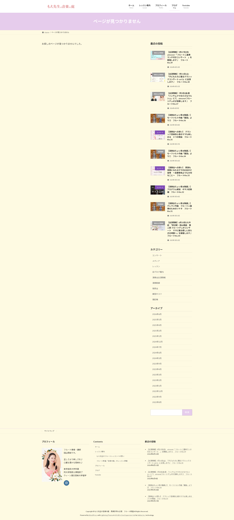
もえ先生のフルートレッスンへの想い (110, 456)
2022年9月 (157, 396)
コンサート (157, 255)
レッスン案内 (100, 452)
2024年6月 (157, 353)
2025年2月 (157, 330)
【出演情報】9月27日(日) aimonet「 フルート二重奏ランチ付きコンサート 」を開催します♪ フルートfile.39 (179, 57)
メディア (156, 261)
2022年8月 (157, 402)
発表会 (155, 288)
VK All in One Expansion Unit (125, 515)
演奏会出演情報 (159, 277)
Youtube (98, 475)
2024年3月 (157, 358)
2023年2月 (157, 380)
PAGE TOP (226, 501)
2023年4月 (157, 369)
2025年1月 (157, 336)
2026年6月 (157, 314)
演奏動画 (156, 283)
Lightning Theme (107, 515)
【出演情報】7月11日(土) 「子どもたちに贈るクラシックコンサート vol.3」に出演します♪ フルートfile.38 (169, 462)
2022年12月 (157, 391)
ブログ (97, 470)
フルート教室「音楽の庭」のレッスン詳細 (112, 461)
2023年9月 (157, 363)
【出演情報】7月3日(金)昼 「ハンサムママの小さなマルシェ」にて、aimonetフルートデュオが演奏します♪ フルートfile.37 (179, 98)
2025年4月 (157, 325)
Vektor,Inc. (141, 515)
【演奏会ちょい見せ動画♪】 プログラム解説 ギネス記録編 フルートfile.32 (180, 189)
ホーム (97, 447)
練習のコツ (157, 294)
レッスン (156, 266)
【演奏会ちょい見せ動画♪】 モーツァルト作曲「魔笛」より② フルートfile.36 (180, 117)
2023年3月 (157, 374)
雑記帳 (155, 299)
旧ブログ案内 (158, 272)
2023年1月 (157, 385)
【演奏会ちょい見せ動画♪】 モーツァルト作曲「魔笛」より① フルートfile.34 (180, 153)
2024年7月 (157, 347)
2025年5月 (157, 319)
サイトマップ (49, 431)
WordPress (93, 515)
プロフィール (100, 466)
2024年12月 (157, 341)
